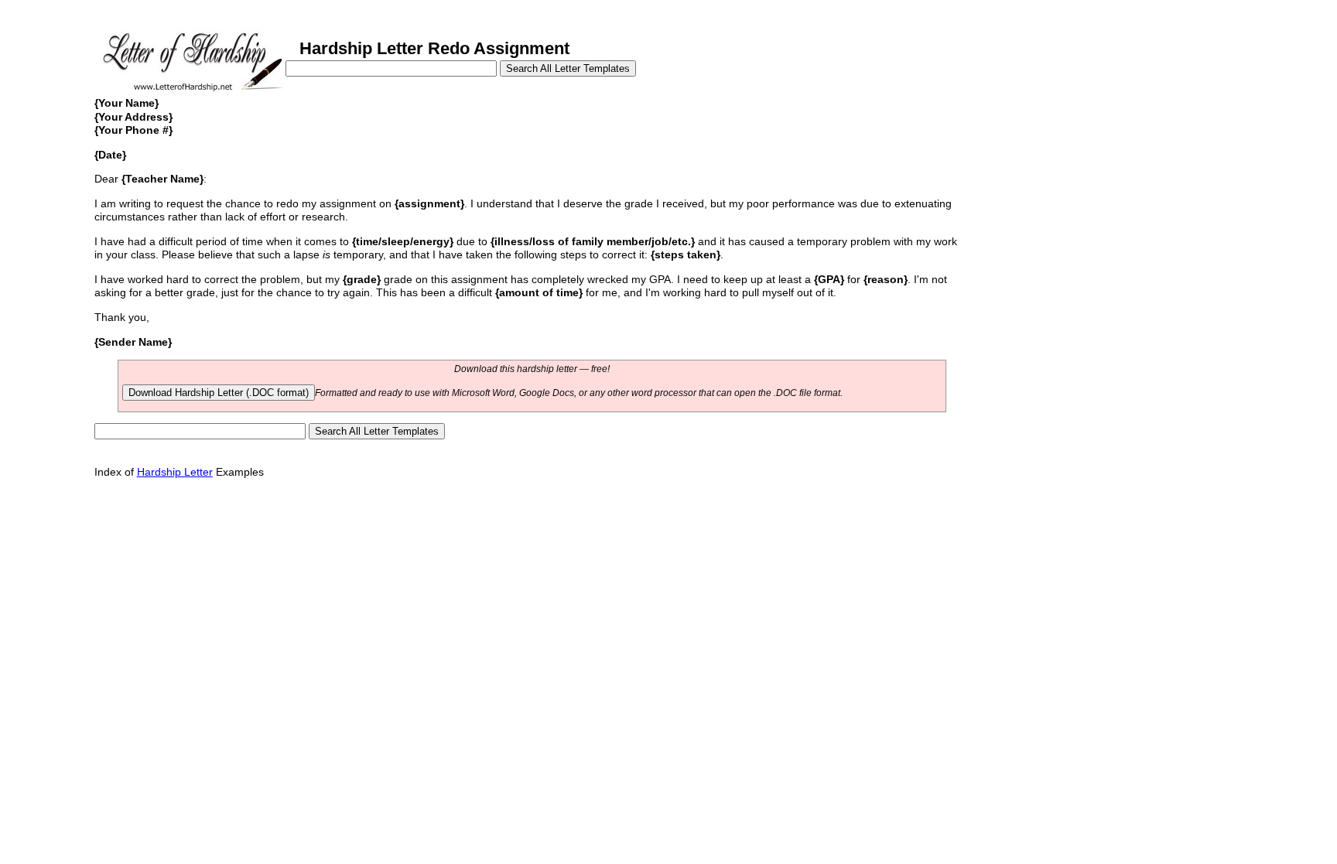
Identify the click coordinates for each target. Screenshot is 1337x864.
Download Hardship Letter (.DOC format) (218, 392)
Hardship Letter (175, 472)
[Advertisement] (1076, 199)
